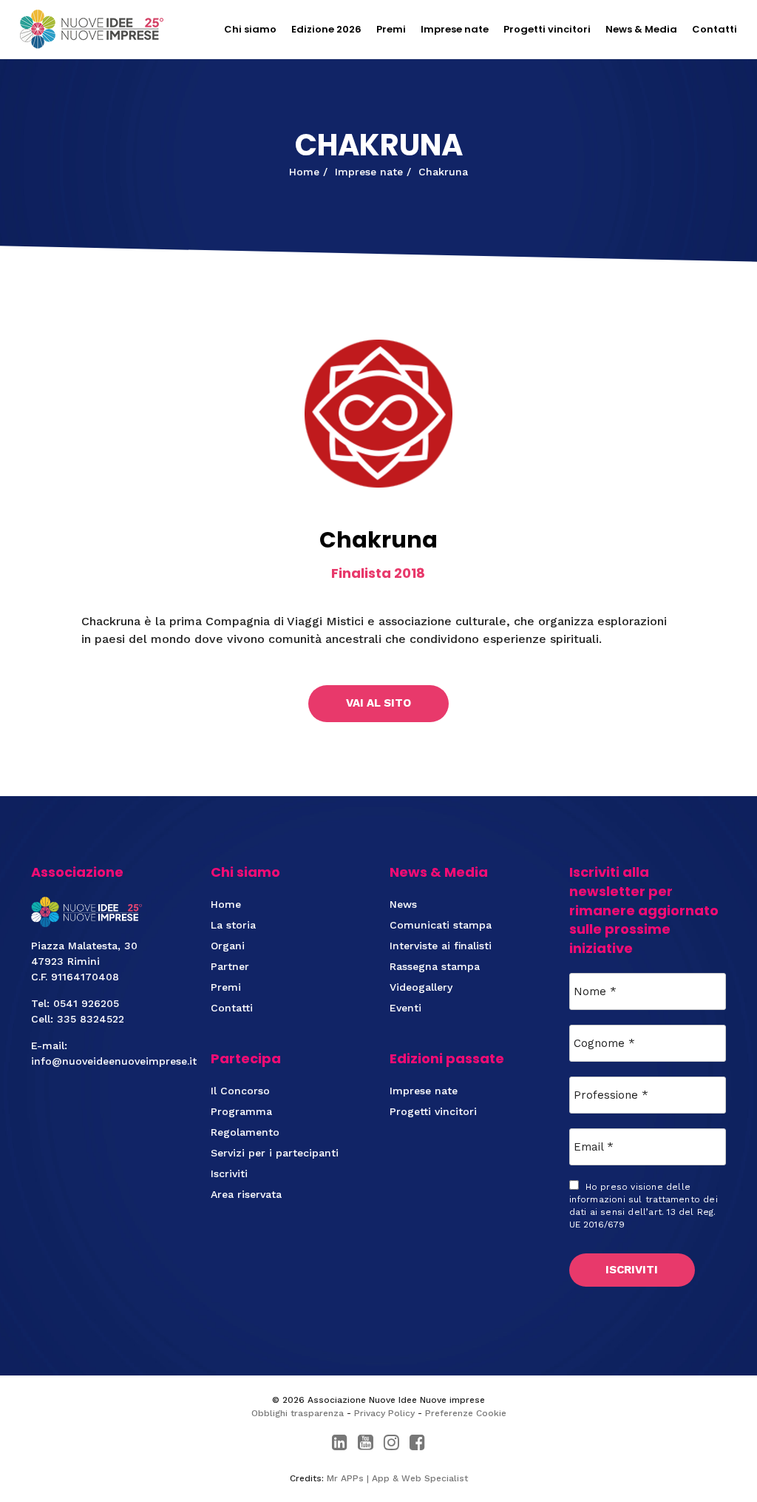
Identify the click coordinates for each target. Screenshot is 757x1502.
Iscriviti (229, 1173)
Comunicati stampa (441, 925)
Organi (228, 946)
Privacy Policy (384, 1413)
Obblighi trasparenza (297, 1413)
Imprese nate (455, 29)
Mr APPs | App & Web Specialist (397, 1478)
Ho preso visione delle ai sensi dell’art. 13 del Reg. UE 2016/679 (643, 1206)
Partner (230, 966)
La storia (233, 925)
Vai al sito (378, 703)
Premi (391, 29)
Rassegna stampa (435, 966)
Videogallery (421, 987)
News (403, 904)
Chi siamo (250, 29)
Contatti (714, 29)
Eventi (405, 1008)
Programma (241, 1111)
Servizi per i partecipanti (275, 1153)
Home (226, 904)
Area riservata (246, 1194)
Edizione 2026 (326, 29)
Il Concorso (240, 1091)
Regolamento (245, 1132)
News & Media (641, 29)
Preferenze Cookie (465, 1413)
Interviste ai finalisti (441, 946)
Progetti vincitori (547, 29)
